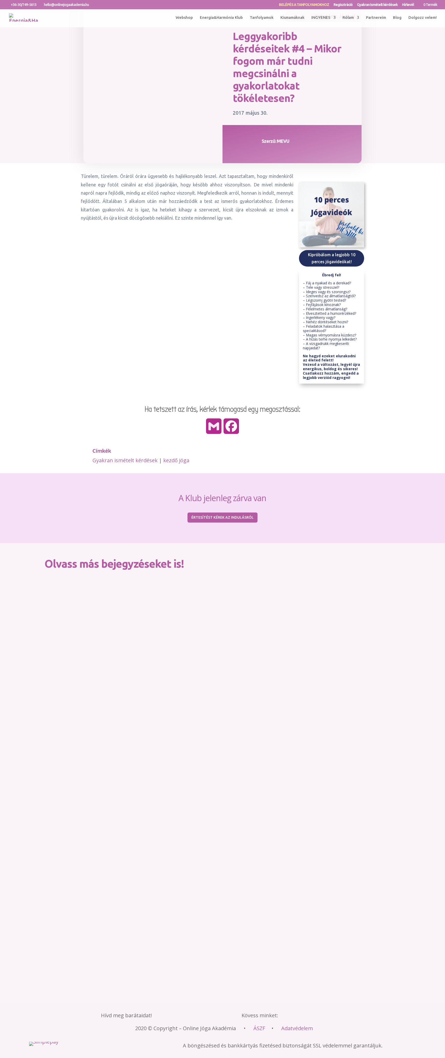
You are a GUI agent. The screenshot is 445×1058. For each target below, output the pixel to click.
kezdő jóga (176, 460)
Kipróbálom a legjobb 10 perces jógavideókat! (331, 258)
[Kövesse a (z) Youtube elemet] (335, 1016)
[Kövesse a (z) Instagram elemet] (320, 1016)
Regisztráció (343, 5)
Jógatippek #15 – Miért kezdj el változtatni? (90, 934)
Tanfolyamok (261, 17)
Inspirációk (93, 822)
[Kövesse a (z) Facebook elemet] (291, 1016)
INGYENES (320, 17)
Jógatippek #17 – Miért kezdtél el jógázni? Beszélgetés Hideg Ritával (113, 811)
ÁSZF (259, 1028)
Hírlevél (408, 5)
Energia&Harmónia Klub (221, 17)
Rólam (348, 17)
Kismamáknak (292, 17)
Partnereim (376, 17)
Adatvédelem (297, 1028)
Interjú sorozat (127, 822)
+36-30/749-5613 (23, 5)
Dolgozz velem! (422, 17)
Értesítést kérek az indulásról (222, 517)
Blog (397, 17)
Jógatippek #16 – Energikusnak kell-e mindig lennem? (99, 872)
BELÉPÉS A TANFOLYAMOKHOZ (304, 5)
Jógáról (156, 822)
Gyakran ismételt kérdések (377, 5)
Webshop (184, 17)
